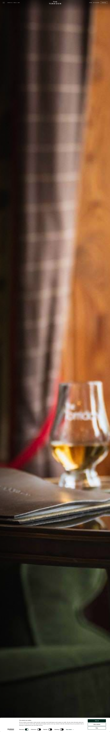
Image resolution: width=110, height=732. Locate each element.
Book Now (104, 2)
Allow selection (96, 724)
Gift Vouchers (96, 2)
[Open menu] (4, 2)
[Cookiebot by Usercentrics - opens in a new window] (10, 729)
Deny (97, 728)
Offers (90, 2)
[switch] (39, 729)
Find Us (14, 2)
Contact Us (9, 2)
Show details (69, 729)
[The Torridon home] (55, 2)
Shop (19, 2)
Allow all (97, 720)
